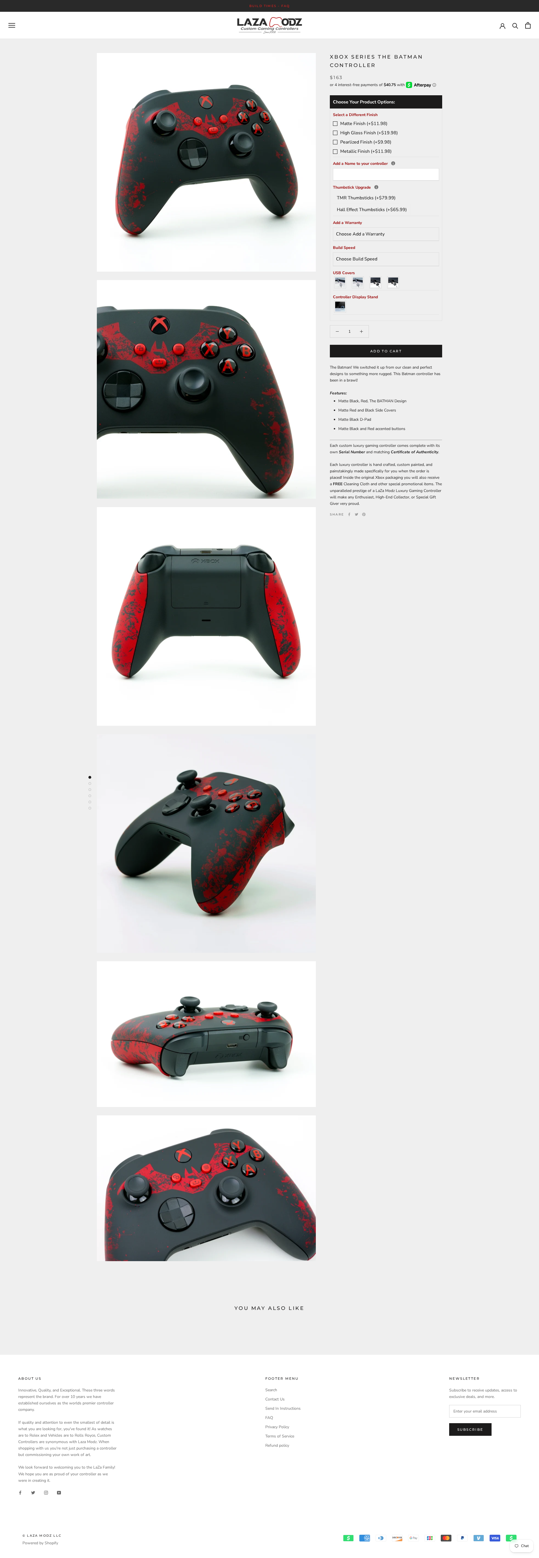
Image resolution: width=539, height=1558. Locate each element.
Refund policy (277, 1445)
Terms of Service (279, 1436)
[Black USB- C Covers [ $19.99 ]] (393, 282)
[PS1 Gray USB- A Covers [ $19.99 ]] (340, 282)
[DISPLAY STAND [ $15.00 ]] (340, 306)
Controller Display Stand (355, 297)
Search (271, 1390)
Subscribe (470, 1429)
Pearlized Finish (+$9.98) (365, 142)
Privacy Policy (277, 1427)
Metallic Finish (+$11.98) (366, 151)
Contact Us (275, 1399)
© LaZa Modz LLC (41, 1536)
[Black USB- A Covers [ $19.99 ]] (375, 282)
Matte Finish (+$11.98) (363, 124)
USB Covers (344, 273)
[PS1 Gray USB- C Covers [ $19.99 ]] (358, 282)
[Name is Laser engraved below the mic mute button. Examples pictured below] (393, 163)
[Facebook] (349, 514)
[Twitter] (356, 514)
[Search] (515, 25)
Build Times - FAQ (269, 6)
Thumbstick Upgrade (386, 187)
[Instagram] (46, 1492)
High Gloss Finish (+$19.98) (369, 133)
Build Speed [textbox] (344, 247)
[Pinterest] (364, 514)
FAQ (269, 1417)
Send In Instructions (283, 1408)
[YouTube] (59, 1492)
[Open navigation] (11, 25)
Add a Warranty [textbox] (347, 222)
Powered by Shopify (40, 1543)
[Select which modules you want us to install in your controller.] (376, 187)
